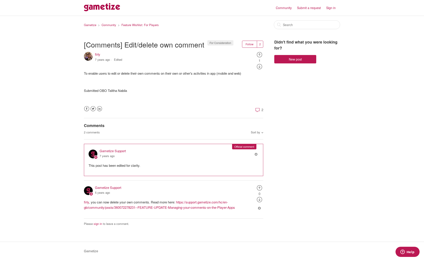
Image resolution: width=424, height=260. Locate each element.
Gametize (90, 25)
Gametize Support (113, 150)
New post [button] (295, 59)
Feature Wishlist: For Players (140, 25)
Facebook (86, 109)
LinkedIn (99, 109)
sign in (98, 224)
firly (97, 54)
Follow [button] (250, 44)
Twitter (93, 109)
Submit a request (309, 8)
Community (284, 8)
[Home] (102, 10)
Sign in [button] (331, 8)
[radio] (259, 54)
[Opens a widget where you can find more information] (407, 252)
